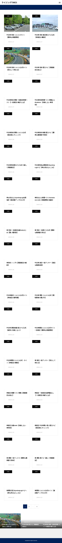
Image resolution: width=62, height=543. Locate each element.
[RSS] (3, 540)
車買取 (8, 16)
